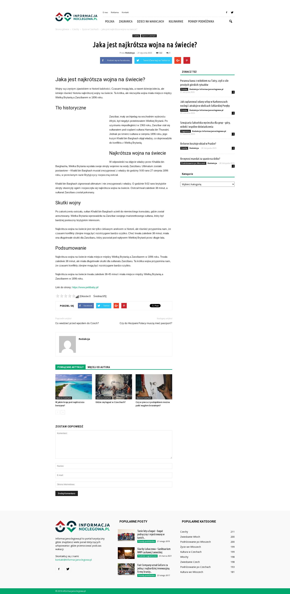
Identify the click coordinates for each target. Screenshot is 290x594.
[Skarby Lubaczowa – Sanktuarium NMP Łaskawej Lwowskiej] (126, 553)
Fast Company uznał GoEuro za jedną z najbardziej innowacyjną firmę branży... (153, 568)
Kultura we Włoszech (191, 572)
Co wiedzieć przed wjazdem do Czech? (77, 323)
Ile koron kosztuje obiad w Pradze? (198, 143)
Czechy (136, 36)
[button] (231, 21)
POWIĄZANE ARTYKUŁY (70, 367)
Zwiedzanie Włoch (190, 536)
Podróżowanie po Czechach (195, 567)
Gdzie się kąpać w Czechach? (110, 402)
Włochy (184, 556)
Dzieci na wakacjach (150, 21)
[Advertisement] (80, 137)
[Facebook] (226, 12)
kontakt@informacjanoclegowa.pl (73, 559)
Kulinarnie (176, 21)
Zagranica (125, 21)
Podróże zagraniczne (147, 556)
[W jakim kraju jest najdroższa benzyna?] (73, 386)
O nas (105, 12)
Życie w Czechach (149, 36)
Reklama (115, 12)
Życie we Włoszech (190, 546)
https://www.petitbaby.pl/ (85, 287)
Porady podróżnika (201, 21)
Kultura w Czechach (191, 551)
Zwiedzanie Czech (190, 561)
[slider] (65, 296)
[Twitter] (232, 12)
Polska (109, 21)
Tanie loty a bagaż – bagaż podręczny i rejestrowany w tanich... (150, 534)
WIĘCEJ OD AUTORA (99, 367)
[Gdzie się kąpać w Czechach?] (113, 386)
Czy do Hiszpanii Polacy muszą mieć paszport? (146, 323)
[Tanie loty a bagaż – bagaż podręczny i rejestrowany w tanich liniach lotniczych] (126, 535)
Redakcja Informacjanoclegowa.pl (206, 89)
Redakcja (130, 52)
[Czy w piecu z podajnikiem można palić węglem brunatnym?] (154, 386)
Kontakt (125, 12)
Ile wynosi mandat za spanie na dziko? (200, 158)
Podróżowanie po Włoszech (193, 163)
